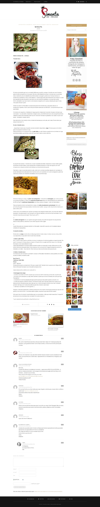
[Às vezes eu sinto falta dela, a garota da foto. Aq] (68, 279)
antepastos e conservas (25, 24)
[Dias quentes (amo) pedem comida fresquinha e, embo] (74, 301)
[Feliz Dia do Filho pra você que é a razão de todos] (74, 273)
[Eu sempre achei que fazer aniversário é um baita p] (68, 268)
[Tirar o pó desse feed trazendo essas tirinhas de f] (80, 290)
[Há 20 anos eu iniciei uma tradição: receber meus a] (74, 262)
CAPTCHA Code (35, 483)
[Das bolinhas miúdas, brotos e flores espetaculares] (80, 262)
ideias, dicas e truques (39, 24)
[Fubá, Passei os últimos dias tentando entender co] (74, 251)
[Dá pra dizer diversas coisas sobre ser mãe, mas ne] (74, 296)
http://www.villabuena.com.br (31, 391)
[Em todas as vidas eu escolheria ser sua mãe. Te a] (68, 273)
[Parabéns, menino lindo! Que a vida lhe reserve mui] (68, 296)
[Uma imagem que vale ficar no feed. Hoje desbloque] (68, 262)
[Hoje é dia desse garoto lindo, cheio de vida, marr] (80, 251)
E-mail (15, 472)
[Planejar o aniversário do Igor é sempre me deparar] (80, 268)
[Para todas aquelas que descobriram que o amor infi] (80, 256)
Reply (62, 338)
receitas (28, 1)
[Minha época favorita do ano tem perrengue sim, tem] (80, 285)
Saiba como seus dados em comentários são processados (48, 491)
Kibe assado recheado (53, 328)
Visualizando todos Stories (80, 192)
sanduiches (55, 24)
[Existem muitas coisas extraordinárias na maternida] (68, 256)
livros (45, 1)
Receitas (48, 24)
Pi (19, 351)
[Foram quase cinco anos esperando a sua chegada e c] (74, 268)
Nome (15, 469)
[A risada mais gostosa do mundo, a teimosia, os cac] (80, 279)
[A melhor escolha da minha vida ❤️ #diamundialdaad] (80, 273)
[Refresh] (23, 479)
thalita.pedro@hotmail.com (36, 376)
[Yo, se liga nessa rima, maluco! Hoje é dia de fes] (74, 256)
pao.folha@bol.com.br (24, 376)
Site (14, 475)
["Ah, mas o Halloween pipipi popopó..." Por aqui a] (68, 290)
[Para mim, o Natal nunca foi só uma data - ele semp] (74, 285)
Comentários (25, 304)
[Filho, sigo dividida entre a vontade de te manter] (74, 279)
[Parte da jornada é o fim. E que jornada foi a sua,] (80, 296)
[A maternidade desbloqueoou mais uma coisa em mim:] (68, 251)
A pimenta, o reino (18, 1)
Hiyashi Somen (34, 314)
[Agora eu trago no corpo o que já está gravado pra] (74, 290)
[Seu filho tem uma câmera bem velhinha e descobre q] (80, 301)
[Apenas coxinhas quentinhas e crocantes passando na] (68, 301)
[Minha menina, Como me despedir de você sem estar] (68, 285)
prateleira (37, 1)
